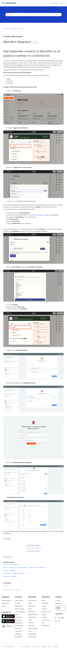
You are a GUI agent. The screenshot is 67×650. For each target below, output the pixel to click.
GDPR (49, 646)
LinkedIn (9, 539)
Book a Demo (59, 608)
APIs (43, 623)
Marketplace (46, 625)
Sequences (18, 628)
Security (55, 646)
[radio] (29, 548)
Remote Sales (32, 634)
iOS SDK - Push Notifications (11, 564)
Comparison (45, 620)
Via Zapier (21, 28)
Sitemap (44, 646)
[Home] (9, 3)
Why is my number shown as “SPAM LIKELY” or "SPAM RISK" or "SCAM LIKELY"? (24, 567)
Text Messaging (20, 611)
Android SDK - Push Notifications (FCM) (14, 573)
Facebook (4, 539)
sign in (8, 589)
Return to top (6, 557)
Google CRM (19, 625)
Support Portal (46, 611)
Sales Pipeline (19, 600)
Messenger (18, 634)
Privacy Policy (36, 646)
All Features (18, 637)
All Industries (32, 637)
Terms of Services (25, 646)
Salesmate (6, 28)
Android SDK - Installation (10, 576)
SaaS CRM (31, 611)
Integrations (14, 28)
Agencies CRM (32, 614)
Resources (45, 603)
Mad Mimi (6, 61)
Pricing (4, 606)
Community (55, 3)
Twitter (7, 539)
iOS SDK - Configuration (9, 570)
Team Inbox (18, 631)
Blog (43, 600)
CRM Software (6, 600)
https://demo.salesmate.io (36, 215)
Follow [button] (35, 42)
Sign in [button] (62, 3)
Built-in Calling (19, 609)
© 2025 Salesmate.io (9, 646)
